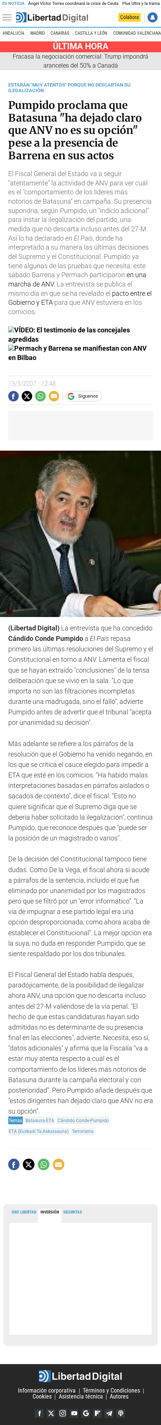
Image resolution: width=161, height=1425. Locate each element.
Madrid (37, 33)
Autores (119, 1396)
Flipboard (97, 1413)
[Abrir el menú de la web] (8, 17)
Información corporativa (47, 1390)
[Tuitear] (27, 396)
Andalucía (13, 33)
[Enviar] (40, 396)
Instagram (62, 1413)
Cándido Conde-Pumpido (83, 1120)
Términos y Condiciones (111, 1390)
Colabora (129, 17)
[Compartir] (13, 396)
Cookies (42, 1396)
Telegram (108, 1413)
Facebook (39, 1413)
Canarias (60, 33)
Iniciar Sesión (153, 17)
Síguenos (88, 396)
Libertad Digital (80, 1376)
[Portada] (52, 17)
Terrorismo (83, 1131)
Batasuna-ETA (39, 1120)
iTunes (120, 1413)
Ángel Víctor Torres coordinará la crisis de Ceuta (73, 3)
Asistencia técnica (81, 1396)
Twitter (50, 1413)
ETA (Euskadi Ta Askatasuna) (39, 1131)
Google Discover (85, 1413)
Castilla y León (91, 33)
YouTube (74, 1413)
